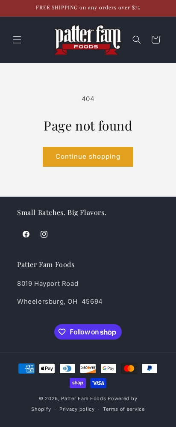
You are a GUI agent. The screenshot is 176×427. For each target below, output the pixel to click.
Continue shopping (88, 156)
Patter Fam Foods (83, 398)
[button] (17, 39)
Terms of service (123, 409)
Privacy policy (77, 409)
